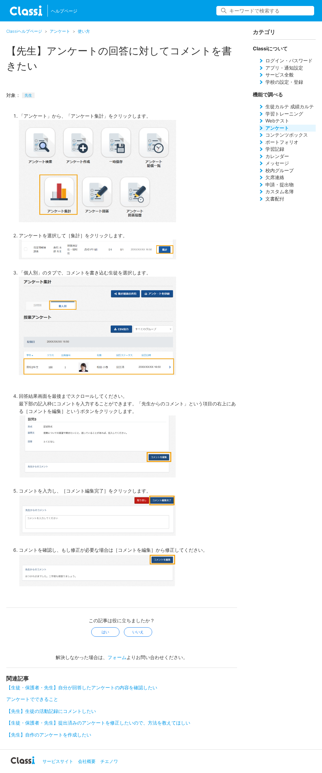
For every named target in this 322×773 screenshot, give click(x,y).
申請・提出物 (279, 185)
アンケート (60, 31)
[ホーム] (26, 11)
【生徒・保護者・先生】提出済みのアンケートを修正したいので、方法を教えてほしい (98, 723)
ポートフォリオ (281, 142)
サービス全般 (279, 75)
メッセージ (277, 163)
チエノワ (109, 761)
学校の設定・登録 (284, 82)
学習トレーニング (284, 114)
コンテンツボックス (286, 135)
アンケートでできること (32, 699)
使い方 (84, 31)
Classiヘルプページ (24, 31)
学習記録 (274, 149)
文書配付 (274, 199)
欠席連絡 (274, 177)
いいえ (138, 631)
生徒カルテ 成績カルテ (289, 107)
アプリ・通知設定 (284, 68)
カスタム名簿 (279, 192)
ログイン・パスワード (289, 61)
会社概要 (87, 761)
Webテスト (277, 121)
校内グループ (279, 170)
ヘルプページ (64, 11)
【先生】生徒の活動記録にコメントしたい (51, 711)
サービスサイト (57, 761)
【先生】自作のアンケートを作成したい (48, 735)
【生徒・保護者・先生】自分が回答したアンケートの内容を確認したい (81, 688)
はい (105, 631)
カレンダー (277, 156)
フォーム (117, 657)
